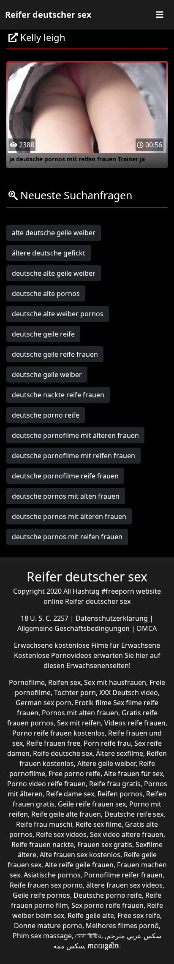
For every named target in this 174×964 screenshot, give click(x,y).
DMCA (147, 628)
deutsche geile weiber (47, 374)
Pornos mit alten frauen (80, 712)
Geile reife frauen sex (92, 804)
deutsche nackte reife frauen (58, 394)
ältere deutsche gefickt (48, 253)
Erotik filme (93, 702)
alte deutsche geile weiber (53, 232)
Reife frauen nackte (42, 844)
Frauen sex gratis (104, 844)
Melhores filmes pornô (122, 925)
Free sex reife (138, 915)
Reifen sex (64, 682)
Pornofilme (27, 682)
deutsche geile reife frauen (55, 354)
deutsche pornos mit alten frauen (66, 496)
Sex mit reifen (79, 723)
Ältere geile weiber (106, 763)
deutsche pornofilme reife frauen (65, 476)
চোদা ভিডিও (88, 935)
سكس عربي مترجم (133, 935)
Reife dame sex (70, 793)
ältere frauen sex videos (124, 885)
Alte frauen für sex (133, 773)
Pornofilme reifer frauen (123, 875)
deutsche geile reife (43, 334)
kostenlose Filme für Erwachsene (107, 645)
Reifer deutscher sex (48, 14)
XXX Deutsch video (128, 692)
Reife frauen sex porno (46, 885)
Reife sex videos (61, 834)
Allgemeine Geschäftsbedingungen (74, 628)
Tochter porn (75, 692)
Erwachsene (34, 645)
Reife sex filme (99, 824)
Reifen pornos (120, 793)
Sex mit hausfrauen (115, 682)
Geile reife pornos (41, 895)
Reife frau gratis (115, 783)
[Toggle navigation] (159, 14)
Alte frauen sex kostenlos (80, 854)
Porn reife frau (107, 743)
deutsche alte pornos (46, 293)
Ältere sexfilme (119, 753)
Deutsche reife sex (133, 814)
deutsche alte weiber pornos (57, 313)
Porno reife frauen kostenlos (58, 733)
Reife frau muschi (44, 824)
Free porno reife (75, 773)
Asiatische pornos (52, 875)
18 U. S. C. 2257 (45, 618)
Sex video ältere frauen (126, 834)
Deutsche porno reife (107, 895)
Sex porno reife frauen (107, 905)
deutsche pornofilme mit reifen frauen (73, 455)
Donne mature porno (48, 925)
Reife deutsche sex (62, 753)
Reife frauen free (53, 743)
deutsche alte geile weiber (53, 273)
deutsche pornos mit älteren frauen (69, 516)
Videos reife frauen (135, 723)
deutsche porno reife (45, 415)
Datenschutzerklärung (113, 618)
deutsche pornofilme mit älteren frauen (75, 435)
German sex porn (43, 702)
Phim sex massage (42, 935)
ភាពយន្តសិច (103, 945)
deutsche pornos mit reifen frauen (67, 536)
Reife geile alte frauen (66, 814)
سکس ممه (68, 945)
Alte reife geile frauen (79, 864)
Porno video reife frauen (46, 783)
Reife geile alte (91, 915)
